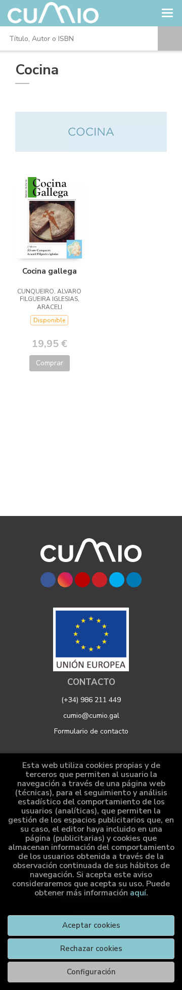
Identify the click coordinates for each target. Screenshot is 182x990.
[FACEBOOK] (48, 579)
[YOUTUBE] (82, 579)
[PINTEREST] (99, 579)
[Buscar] (170, 38)
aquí (138, 892)
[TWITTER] (116, 579)
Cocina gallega (49, 271)
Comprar (49, 363)
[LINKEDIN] (134, 579)
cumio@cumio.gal (91, 715)
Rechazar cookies (91, 948)
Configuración (91, 972)
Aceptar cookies (91, 925)
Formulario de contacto (91, 731)
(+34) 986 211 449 (91, 700)
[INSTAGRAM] (65, 579)
